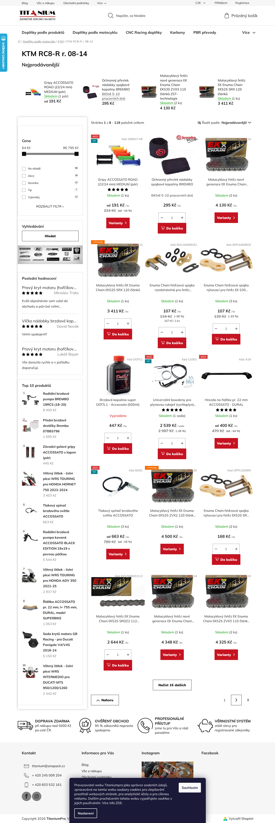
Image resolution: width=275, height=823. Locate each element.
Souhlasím (190, 788)
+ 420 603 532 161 (47, 785)
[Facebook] (26, 796)
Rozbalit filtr (48, 206)
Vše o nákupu (45, 3)
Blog (25, 3)
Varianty (116, 223)
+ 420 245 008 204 (47, 775)
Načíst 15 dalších (172, 685)
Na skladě (53, 168)
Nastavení (86, 813)
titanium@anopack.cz (48, 766)
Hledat (50, 236)
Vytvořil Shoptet (241, 818)
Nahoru (107, 700)
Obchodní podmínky (76, 3)
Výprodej (53, 197)
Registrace (242, 3)
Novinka (53, 183)
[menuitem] (43, 32)
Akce (53, 176)
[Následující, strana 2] (236, 700)
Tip (52, 190)
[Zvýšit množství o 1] (182, 218)
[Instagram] (36, 796)
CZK (198, 3)
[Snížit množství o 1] (162, 218)
